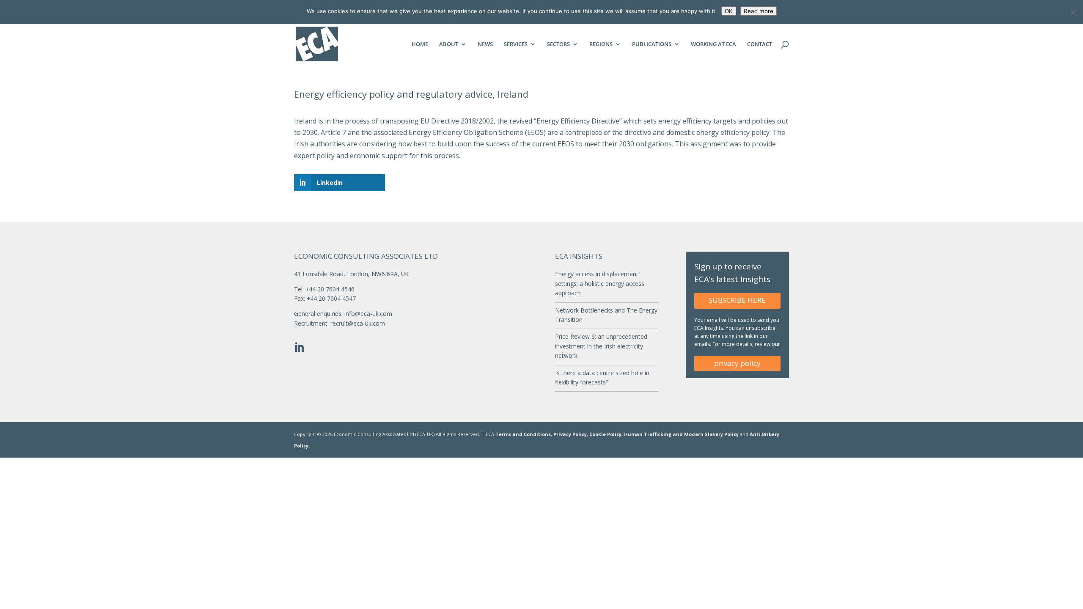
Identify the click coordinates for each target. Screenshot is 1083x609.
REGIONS (601, 44)
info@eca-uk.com (368, 314)
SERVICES (516, 44)
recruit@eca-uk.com (357, 323)
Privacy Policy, (571, 434)
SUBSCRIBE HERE (737, 300)
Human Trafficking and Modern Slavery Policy (682, 434)
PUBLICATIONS (651, 44)
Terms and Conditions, (523, 434)
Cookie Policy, (606, 434)
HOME (420, 44)
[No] (1072, 12)
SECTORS (558, 44)
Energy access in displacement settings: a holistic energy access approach (599, 283)
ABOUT (448, 44)
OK (729, 11)
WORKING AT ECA (713, 44)
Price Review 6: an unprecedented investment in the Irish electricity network (601, 345)
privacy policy (737, 363)
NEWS (485, 44)
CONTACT (759, 44)
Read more (758, 11)
